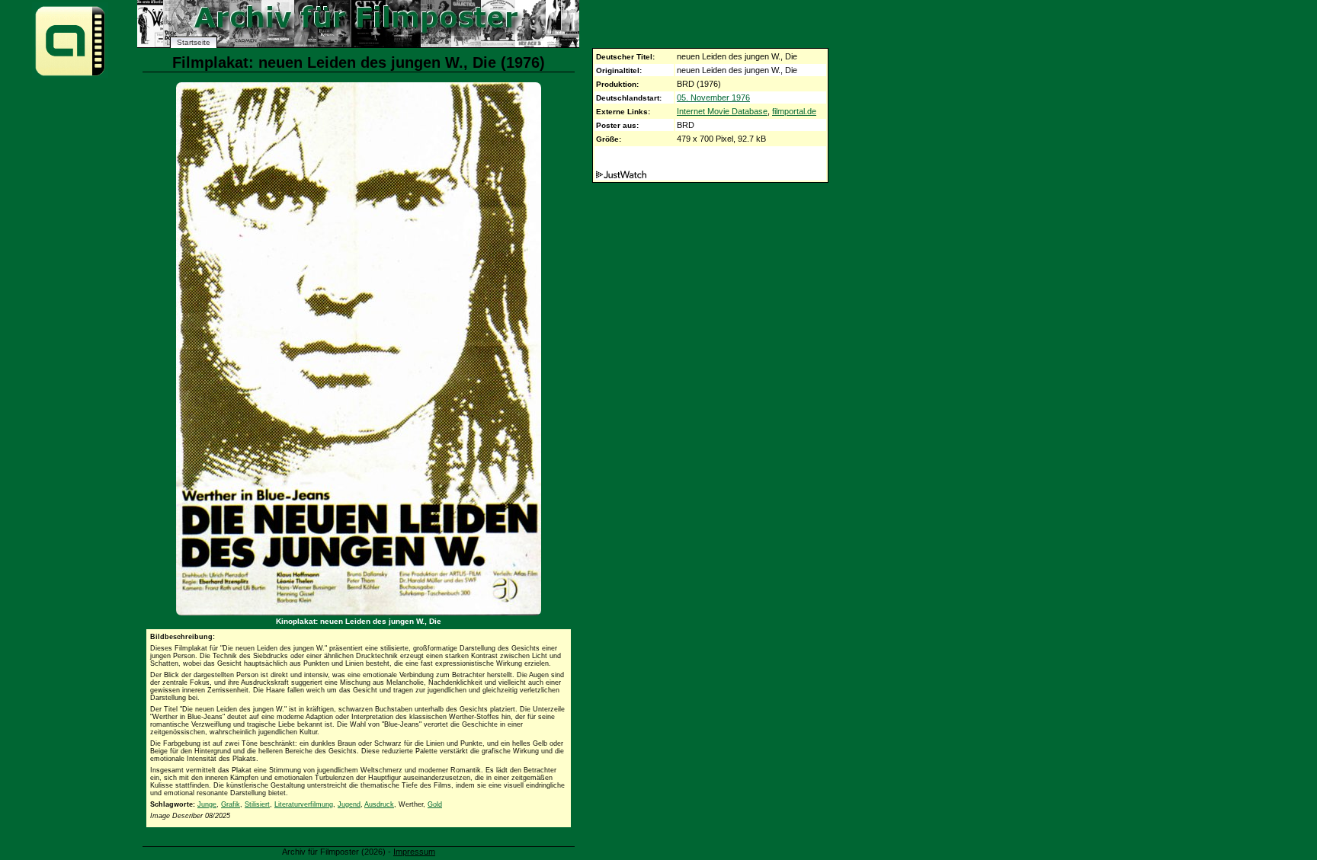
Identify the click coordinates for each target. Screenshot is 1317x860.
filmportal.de (794, 111)
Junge (206, 804)
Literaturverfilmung (303, 804)
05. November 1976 (713, 97)
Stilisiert (257, 804)
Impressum (414, 851)
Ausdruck (379, 804)
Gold (435, 804)
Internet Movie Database (722, 111)
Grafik (230, 804)
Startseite (193, 42)
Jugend (349, 804)
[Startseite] (70, 75)
